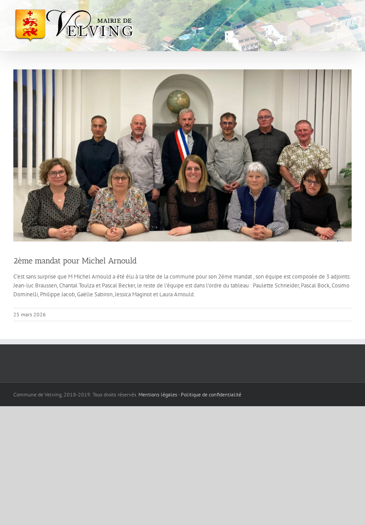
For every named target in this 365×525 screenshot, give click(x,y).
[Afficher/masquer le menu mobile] (347, 13)
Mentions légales (157, 394)
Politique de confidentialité (211, 394)
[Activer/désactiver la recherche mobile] (328, 13)
